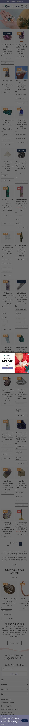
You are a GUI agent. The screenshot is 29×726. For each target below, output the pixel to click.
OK (25, 720)
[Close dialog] (28, 354)
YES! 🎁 (7, 367)
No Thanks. (7, 370)
